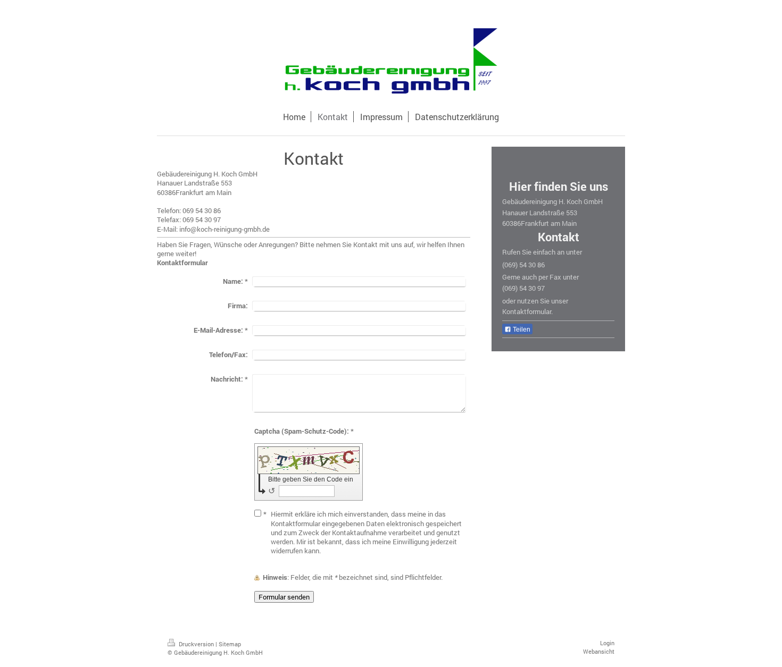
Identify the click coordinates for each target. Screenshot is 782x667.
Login (607, 643)
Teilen (520, 329)
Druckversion (196, 644)
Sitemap (230, 644)
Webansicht (598, 651)
